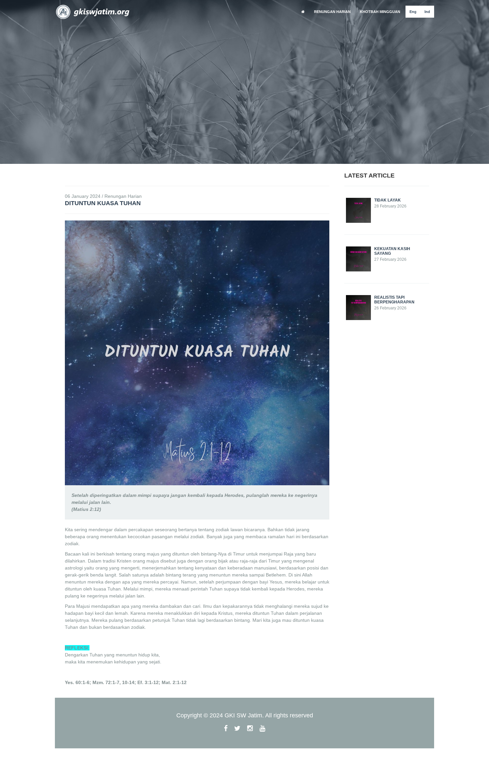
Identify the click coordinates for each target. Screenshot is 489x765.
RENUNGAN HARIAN (332, 12)
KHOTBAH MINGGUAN (380, 12)
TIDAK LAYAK (387, 200)
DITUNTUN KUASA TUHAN (103, 203)
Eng (412, 12)
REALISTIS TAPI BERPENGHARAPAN (394, 299)
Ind (427, 12)
